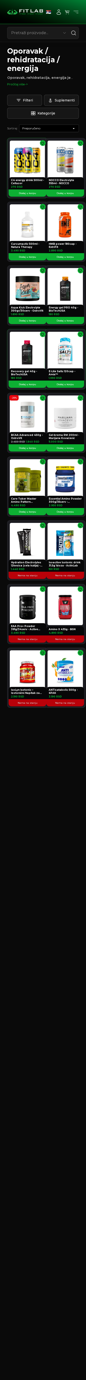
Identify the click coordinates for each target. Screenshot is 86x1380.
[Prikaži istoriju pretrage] (64, 33)
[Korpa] (67, 12)
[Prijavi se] (59, 12)
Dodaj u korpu (27, 193)
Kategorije (46, 113)
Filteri (28, 100)
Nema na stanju (28, 575)
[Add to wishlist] (43, 143)
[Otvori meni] (76, 12)
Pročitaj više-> (17, 84)
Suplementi (65, 100)
